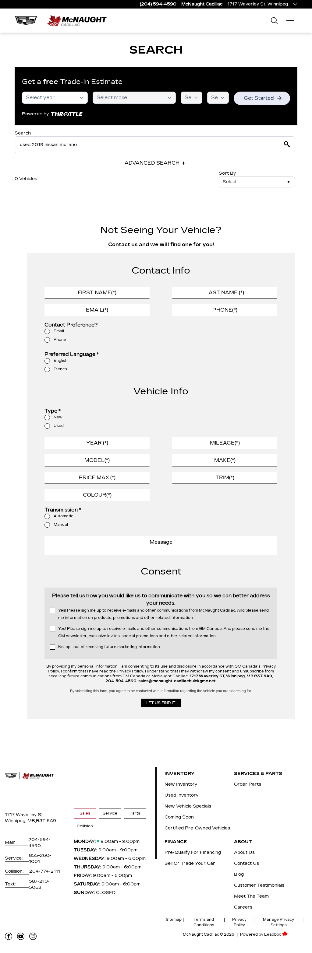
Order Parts (247, 784)
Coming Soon (179, 817)
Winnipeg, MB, (20, 820)
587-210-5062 (39, 884)
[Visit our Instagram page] (33, 936)
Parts (134, 813)
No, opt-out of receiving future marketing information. (109, 647)
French (60, 369)
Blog (239, 874)
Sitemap (174, 919)
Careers (243, 907)
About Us (244, 852)
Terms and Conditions (203, 922)
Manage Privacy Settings (278, 922)
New (58, 417)
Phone (60, 339)
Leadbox (273, 934)
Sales (85, 813)
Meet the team (251, 896)
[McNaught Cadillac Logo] (63, 20)
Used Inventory (181, 795)
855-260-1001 (40, 858)
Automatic (63, 516)
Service (110, 813)
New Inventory (181, 784)
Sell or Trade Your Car (190, 863)
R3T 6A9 (46, 820)
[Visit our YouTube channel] (20, 936)
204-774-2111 (44, 871)
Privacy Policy (239, 922)
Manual (61, 524)
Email (59, 331)
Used (59, 426)
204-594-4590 (39, 842)
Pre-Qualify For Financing (193, 852)
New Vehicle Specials (188, 806)
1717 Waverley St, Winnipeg (257, 4)
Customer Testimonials (259, 885)
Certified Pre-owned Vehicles (197, 828)
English (61, 360)
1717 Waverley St (24, 814)
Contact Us (246, 863)
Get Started (259, 98)
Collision (85, 826)
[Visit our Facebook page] (8, 936)
